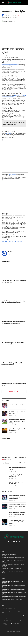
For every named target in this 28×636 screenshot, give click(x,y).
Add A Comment (14, 391)
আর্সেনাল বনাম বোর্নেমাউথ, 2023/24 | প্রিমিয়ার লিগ (12, 241)
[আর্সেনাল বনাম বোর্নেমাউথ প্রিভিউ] (14, 28)
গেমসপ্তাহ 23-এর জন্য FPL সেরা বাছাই (16, 404)
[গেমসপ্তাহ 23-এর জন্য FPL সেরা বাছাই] (4, 405)
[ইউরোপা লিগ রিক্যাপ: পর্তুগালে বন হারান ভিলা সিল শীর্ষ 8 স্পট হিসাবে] (4, 413)
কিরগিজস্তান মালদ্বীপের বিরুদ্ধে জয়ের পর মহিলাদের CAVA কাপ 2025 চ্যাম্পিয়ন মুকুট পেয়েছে (14, 615)
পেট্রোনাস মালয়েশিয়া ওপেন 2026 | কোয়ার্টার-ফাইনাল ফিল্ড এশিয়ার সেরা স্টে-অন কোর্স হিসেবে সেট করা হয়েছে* (17, 522)
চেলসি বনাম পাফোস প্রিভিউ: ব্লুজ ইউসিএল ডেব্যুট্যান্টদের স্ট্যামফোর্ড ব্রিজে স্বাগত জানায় (12, 363)
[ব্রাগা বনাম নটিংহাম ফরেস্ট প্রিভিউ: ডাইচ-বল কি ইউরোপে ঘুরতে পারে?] (4, 430)
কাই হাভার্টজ (8, 133)
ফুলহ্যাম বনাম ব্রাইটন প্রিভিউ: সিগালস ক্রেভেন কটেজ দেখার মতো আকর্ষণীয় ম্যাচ (11, 568)
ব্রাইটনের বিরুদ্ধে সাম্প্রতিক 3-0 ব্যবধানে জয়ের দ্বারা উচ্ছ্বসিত (14, 96)
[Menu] (3, 2)
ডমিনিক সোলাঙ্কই (12, 174)
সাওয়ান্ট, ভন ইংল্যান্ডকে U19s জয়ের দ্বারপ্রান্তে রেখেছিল (14, 457)
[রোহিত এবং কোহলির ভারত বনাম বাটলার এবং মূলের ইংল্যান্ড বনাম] (4, 469)
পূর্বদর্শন (19, 15)
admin (7, 15)
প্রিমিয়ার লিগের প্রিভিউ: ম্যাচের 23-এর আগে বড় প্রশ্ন (9, 554)
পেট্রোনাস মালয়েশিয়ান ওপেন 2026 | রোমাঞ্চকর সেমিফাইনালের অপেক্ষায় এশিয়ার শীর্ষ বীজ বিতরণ (14, 596)
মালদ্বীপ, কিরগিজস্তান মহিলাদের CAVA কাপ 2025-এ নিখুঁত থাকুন (10, 623)
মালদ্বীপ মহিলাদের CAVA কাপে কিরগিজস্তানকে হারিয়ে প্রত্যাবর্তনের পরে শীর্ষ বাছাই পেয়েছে (13, 620)
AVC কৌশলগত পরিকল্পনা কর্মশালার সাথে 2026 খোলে (9, 608)
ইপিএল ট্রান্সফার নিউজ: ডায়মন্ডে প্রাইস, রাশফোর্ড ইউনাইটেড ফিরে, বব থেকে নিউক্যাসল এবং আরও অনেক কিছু (17, 421)
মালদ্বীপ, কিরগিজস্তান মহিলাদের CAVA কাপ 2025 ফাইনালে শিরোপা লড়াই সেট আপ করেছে (13, 617)
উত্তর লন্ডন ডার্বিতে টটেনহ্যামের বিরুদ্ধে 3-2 (10, 64)
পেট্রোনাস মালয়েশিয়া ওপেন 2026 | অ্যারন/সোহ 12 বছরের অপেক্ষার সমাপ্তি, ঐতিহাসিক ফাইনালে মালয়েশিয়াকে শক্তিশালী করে (17, 497)
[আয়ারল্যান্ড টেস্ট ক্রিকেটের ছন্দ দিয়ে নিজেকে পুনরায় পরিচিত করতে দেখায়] (4, 476)
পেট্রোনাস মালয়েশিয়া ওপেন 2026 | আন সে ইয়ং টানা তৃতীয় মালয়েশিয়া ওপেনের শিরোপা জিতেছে (13, 589)
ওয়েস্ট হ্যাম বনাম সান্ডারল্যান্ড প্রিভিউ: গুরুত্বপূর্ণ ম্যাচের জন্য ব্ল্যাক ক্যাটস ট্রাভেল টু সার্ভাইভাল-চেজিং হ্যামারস (13, 322)
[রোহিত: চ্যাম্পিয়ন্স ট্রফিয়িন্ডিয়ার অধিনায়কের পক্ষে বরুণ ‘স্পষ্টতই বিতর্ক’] (4, 483)
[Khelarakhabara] (14, 2)
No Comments (6, 17)
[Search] (25, 2)
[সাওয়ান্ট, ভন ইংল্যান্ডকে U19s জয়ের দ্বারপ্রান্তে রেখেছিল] (14, 448)
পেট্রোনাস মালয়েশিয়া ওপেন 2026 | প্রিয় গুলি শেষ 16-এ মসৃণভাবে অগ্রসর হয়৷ (12, 599)
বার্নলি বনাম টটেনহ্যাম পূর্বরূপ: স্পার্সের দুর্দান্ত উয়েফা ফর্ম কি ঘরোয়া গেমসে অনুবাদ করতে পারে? (13, 557)
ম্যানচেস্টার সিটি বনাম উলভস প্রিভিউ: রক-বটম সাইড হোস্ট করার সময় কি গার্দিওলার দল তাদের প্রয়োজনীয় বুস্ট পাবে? (14, 301)
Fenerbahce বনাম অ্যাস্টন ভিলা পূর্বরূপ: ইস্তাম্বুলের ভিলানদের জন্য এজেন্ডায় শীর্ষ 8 (13, 343)
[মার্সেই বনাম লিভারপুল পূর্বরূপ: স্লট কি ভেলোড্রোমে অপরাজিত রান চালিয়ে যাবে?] (14, 375)
